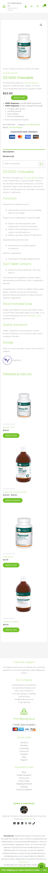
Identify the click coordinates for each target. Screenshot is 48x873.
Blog (24, 772)
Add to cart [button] (11, 435)
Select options (12, 500)
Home (5, 69)
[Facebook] (14, 823)
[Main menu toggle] (31, 6)
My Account (24, 778)
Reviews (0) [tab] (8, 156)
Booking (24, 745)
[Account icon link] (26, 6)
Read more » (24, 862)
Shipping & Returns (24, 784)
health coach (35, 315)
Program (24, 754)
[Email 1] (30, 823)
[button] (38, 6)
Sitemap (24, 787)
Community (24, 748)
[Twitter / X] (26, 823)
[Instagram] (18, 823)
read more (27, 819)
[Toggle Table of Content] (39, 164)
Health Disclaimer (24, 775)
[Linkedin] (22, 823)
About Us (24, 742)
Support (24, 760)
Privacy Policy (24, 781)
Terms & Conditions (24, 790)
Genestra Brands (15, 69)
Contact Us (24, 751)
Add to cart (19, 97)
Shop (24, 757)
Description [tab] (8, 152)
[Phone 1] (34, 823)
